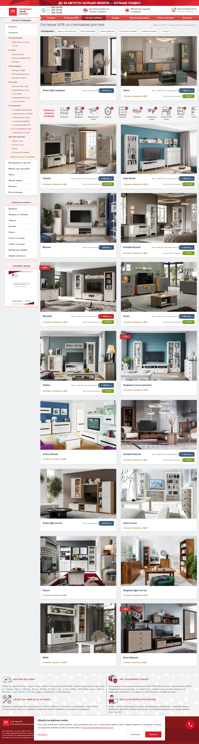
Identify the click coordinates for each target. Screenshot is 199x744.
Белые (14, 149)
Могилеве (31, 692)
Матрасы (13, 186)
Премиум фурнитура (20, 74)
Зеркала (12, 220)
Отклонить (135, 734)
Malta (46, 657)
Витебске (6, 692)
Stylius (46, 385)
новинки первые (149, 31)
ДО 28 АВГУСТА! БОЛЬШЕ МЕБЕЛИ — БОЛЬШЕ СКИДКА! (99, 3)
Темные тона (17, 141)
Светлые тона (18, 145)
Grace (126, 316)
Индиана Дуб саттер (135, 590)
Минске (22, 692)
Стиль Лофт (17, 94)
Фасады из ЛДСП (19, 78)
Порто (46, 590)
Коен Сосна (130, 523)
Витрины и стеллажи (18, 214)
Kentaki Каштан (132, 454)
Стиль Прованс (18, 101)
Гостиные (13, 33)
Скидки (115, 18)
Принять (153, 734)
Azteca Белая (50, 454)
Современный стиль (20, 90)
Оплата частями (165, 18)
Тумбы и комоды (17, 244)
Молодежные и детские (20, 163)
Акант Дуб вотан (52, 523)
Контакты (187, 18)
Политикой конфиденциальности (97, 727)
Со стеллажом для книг (21, 129)
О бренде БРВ (71, 18)
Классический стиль (20, 86)
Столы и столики (17, 238)
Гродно (15, 692)
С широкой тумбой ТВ (21, 125)
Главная (51, 18)
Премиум (16, 62)
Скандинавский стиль (21, 98)
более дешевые (88, 31)
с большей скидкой (128, 31)
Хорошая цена (18, 54)
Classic (47, 178)
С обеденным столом (21, 117)
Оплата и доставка (139, 18)
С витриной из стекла (21, 133)
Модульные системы (20, 42)
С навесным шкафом (20, 121)
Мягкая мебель (16, 180)
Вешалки (13, 209)
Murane (47, 247)
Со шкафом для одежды (22, 110)
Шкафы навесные (17, 256)
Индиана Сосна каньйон (137, 385)
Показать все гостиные (22, 157)
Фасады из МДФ (18, 70)
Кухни (11, 174)
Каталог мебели (94, 18)
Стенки (15, 46)
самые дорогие (107, 31)
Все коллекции (16, 192)
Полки (11, 232)
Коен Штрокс (130, 657)
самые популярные (66, 31)
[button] (196, 113)
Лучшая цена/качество (21, 58)
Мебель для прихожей (19, 169)
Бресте (100, 689)
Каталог (164, 25)
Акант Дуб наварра (54, 90)
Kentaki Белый (131, 247)
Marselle (47, 316)
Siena (126, 90)
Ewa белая (129, 178)
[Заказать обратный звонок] (190, 724)
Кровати (12, 226)
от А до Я (165, 31)
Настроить (42, 734)
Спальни (13, 27)
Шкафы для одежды (18, 250)
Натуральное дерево (20, 152)
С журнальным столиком (22, 114)
